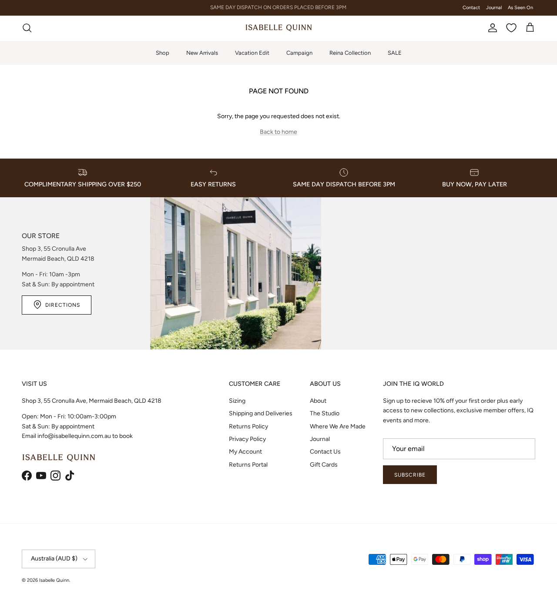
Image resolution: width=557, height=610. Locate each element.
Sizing (237, 400)
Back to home (278, 132)
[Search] (27, 28)
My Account (245, 451)
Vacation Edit (252, 52)
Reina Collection (350, 52)
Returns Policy (248, 426)
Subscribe (410, 475)
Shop (162, 52)
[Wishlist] (511, 28)
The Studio (324, 413)
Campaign (299, 52)
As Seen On (520, 7)
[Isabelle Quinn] (278, 28)
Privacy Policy (247, 439)
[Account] (491, 28)
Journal (494, 7)
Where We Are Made (338, 426)
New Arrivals (202, 52)
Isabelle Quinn (54, 580)
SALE (395, 52)
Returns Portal (248, 464)
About (318, 400)
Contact (471, 7)
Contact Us (325, 451)
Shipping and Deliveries (260, 413)
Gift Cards (324, 464)
